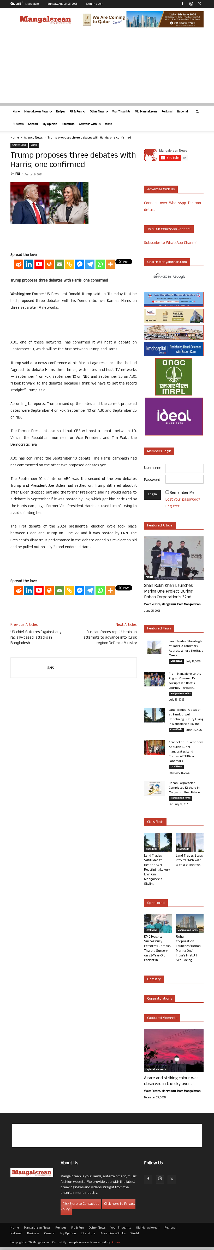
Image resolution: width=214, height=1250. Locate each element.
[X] (200, 3)
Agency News (33, 138)
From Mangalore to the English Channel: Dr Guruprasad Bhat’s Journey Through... (185, 681)
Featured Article (160, 526)
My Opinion (50, 124)
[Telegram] (89, 264)
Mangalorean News (36, 112)
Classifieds (176, 730)
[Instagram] (191, 3)
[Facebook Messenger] (79, 264)
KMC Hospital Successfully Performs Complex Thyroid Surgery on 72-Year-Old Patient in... (157, 949)
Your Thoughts (121, 112)
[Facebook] (182, 3)
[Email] (59, 264)
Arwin (116, 1242)
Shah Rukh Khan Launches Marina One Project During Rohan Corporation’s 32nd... (169, 591)
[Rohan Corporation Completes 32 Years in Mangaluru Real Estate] (154, 788)
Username (152, 468)
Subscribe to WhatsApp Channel (170, 243)
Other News (97, 112)
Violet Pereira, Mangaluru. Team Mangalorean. (172, 604)
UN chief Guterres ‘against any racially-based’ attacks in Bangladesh (35, 638)
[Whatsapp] (100, 264)
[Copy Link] (69, 264)
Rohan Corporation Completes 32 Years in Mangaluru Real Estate (184, 788)
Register (172, 506)
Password (152, 480)
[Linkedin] (28, 264)
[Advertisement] (107, 66)
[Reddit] (18, 264)
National (182, 112)
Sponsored (156, 903)
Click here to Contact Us (81, 1204)
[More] (110, 264)
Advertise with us (161, 190)
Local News (176, 661)
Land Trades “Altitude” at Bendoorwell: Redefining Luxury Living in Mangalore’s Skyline (186, 717)
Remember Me (182, 493)
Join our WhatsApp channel (169, 229)
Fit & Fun (76, 112)
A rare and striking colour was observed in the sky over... (171, 1081)
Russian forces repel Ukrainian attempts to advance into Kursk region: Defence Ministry (110, 638)
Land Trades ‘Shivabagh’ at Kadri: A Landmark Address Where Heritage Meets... (186, 648)
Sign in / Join (94, 4)
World (108, 124)
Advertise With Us (89, 124)
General (33, 124)
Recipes (60, 112)
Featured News (159, 629)
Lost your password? (182, 500)
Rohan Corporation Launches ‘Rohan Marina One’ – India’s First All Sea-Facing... (188, 949)
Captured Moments (162, 1018)
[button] (197, 112)
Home (16, 112)
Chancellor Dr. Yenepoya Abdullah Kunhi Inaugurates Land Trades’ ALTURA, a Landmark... (186, 752)
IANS (17, 174)
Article (149, 577)
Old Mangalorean (146, 112)
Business (18, 124)
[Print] (49, 264)
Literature (68, 124)
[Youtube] (39, 264)
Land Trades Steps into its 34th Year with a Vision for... (189, 860)
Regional (167, 112)
